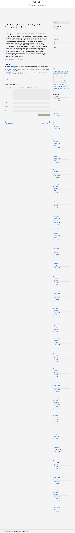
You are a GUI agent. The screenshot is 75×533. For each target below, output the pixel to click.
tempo (61, 88)
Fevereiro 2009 (56, 338)
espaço (55, 80)
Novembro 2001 (56, 502)
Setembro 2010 (56, 297)
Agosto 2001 (55, 509)
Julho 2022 (55, 109)
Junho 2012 (55, 252)
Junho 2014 (55, 203)
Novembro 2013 (56, 218)
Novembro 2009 (56, 318)
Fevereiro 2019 (56, 134)
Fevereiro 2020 (56, 128)
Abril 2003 (55, 466)
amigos (59, 71)
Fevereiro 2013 (56, 235)
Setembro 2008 (56, 348)
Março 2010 (55, 310)
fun (66, 82)
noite (66, 84)
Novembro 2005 (56, 408)
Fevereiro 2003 (56, 470)
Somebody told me (10, 66)
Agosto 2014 (55, 199)
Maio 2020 (55, 126)
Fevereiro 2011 (56, 286)
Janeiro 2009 (55, 340)
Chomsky (7, 59)
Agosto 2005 (55, 415)
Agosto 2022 (55, 107)
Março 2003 (55, 468)
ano (65, 71)
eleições (19, 79)
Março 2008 (55, 361)
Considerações (12, 78)
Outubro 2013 (55, 220)
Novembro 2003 (56, 451)
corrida (67, 77)
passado (55, 86)
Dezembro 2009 (56, 316)
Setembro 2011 (56, 271)
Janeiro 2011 (55, 289)
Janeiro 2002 (55, 498)
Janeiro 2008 (55, 363)
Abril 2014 (55, 207)
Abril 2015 (55, 186)
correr (63, 77)
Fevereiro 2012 (56, 261)
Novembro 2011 (56, 267)
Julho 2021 (55, 119)
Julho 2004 (55, 434)
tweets (65, 88)
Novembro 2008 (56, 344)
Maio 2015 (55, 184)
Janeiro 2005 (55, 428)
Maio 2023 (55, 102)
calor (62, 73)
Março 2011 (55, 284)
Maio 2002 (55, 490)
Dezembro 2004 (56, 430)
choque (15, 79)
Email (6, 106)
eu (21, 79)
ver (27, 79)
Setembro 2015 (56, 175)
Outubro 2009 (55, 321)
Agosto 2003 (55, 458)
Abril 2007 (55, 374)
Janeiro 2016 (55, 169)
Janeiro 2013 (55, 237)
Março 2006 (55, 402)
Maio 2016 (55, 167)
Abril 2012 (55, 256)
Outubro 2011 (55, 269)
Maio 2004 (55, 438)
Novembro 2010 (56, 293)
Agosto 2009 (55, 325)
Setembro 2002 (56, 481)
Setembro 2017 (56, 147)
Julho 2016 (55, 164)
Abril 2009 (55, 333)
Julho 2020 (55, 124)
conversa (55, 77)
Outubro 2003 (55, 453)
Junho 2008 (55, 355)
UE (54, 90)
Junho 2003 (55, 462)
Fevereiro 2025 (56, 98)
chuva (58, 75)
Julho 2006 (55, 393)
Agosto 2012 (55, 248)
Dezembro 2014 (56, 192)
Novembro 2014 (56, 194)
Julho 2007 (55, 368)
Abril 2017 (55, 154)
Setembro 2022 (56, 104)
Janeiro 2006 (55, 406)
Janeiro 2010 (55, 314)
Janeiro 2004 (55, 447)
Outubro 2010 (55, 295)
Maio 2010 (55, 306)
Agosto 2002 (55, 483)
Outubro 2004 (55, 432)
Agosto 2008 (55, 351)
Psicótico (12, 531)
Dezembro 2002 (56, 475)
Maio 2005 (55, 421)
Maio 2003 (55, 464)
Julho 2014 (55, 201)
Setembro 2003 (56, 455)
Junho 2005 (55, 419)
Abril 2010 (55, 308)
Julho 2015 (55, 179)
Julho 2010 (55, 301)
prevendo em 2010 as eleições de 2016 (16, 59)
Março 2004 (55, 443)
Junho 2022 (55, 111)
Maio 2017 (55, 152)
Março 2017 (55, 156)
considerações (63, 75)
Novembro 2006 (56, 385)
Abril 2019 (55, 132)
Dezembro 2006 (56, 383)
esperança (59, 80)
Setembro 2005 (56, 413)
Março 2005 (55, 423)
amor (63, 71)
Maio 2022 (55, 113)
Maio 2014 (55, 205)
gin (57, 84)
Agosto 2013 (55, 224)
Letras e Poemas (56, 37)
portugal (55, 88)
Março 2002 (55, 494)
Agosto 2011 (55, 274)
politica (24, 79)
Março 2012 (55, 259)
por (68, 86)
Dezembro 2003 (56, 449)
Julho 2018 (55, 139)
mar (60, 84)
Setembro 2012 (56, 246)
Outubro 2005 (55, 410)
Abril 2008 (55, 359)
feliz (61, 82)
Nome (6, 102)
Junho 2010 (55, 303)
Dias (54, 32)
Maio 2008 (55, 357)
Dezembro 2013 (56, 216)
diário (63, 78)
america (12, 79)
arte (68, 71)
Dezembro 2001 (56, 500)
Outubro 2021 (55, 117)
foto (63, 82)
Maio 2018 (55, 141)
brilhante (58, 73)
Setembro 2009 (56, 323)
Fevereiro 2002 (56, 496)
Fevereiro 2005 (56, 425)
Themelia (26, 531)
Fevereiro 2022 (56, 115)
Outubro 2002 (55, 479)
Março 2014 (55, 209)
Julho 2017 (55, 149)
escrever (67, 78)
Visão (54, 41)
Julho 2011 (55, 276)
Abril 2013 (55, 231)
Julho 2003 (55, 460)
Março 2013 (55, 233)
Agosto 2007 (55, 366)
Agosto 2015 (55, 177)
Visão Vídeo (55, 43)
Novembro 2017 (56, 143)
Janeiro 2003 (55, 473)
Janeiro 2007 (55, 381)
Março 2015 (55, 188)
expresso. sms (56, 82)
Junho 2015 (55, 181)
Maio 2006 (55, 398)
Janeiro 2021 (55, 122)
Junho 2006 (55, 396)
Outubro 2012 (55, 244)
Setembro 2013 (56, 222)
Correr (54, 30)
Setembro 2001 (56, 507)
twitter (68, 88)
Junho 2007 (55, 370)
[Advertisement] (61, 58)
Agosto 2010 (55, 299)
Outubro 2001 (55, 505)
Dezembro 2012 (56, 239)
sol (58, 88)
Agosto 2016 (55, 162)
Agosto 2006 (55, 391)
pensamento (60, 86)
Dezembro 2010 (56, 291)
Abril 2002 (55, 492)
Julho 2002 (55, 485)
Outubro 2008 (55, 346)
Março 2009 (55, 336)
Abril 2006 (55, 400)
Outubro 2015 (55, 173)
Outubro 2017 (55, 145)
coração (59, 77)
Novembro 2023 (56, 100)
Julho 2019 (55, 130)
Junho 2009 (55, 329)
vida (59, 90)
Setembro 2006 (56, 389)
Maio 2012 (55, 254)
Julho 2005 (55, 417)
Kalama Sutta (8, 72)
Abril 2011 (55, 282)
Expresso (17, 78)
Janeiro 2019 (55, 137)
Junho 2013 (55, 229)
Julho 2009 (55, 327)
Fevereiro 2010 (56, 312)
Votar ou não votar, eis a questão (12, 69)
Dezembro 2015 (56, 171)
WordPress (21, 531)
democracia (59, 78)
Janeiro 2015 (55, 190)
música (63, 84)
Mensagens (55, 39)
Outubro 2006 (55, 387)
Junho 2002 (55, 487)
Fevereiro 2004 (56, 445)
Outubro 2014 (55, 196)
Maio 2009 (55, 331)
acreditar (55, 71)
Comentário (7, 89)
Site (5, 110)
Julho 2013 (55, 226)
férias (55, 84)
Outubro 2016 (55, 160)
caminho (66, 73)
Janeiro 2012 (55, 263)
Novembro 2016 (56, 158)
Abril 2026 (55, 96)
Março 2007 (55, 376)
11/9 (9, 79)
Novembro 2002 (56, 477)
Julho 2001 (55, 511)
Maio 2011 (55, 280)
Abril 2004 (55, 440)
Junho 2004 (55, 436)
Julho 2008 (55, 353)
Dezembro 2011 (56, 265)
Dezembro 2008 (56, 342)
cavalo (55, 75)
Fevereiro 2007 (56, 378)
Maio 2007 (55, 372)
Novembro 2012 (56, 241)
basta (55, 73)
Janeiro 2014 (55, 214)
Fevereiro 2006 (56, 404)
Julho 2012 (55, 250)
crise (55, 78)
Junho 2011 (55, 278)
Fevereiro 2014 (56, 211)
